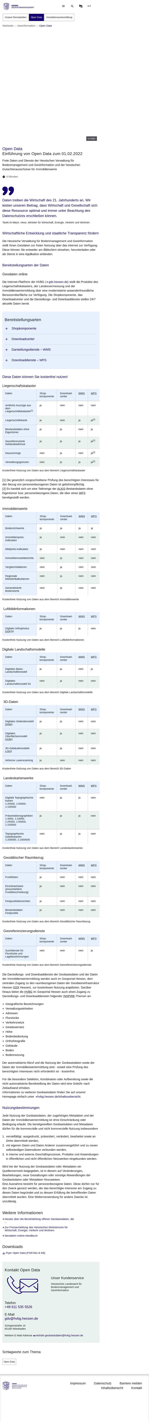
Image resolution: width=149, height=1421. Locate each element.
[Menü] (63, 6)
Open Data (9, 1361)
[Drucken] (45, 176)
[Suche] (72, 6)
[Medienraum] (81, 6)
